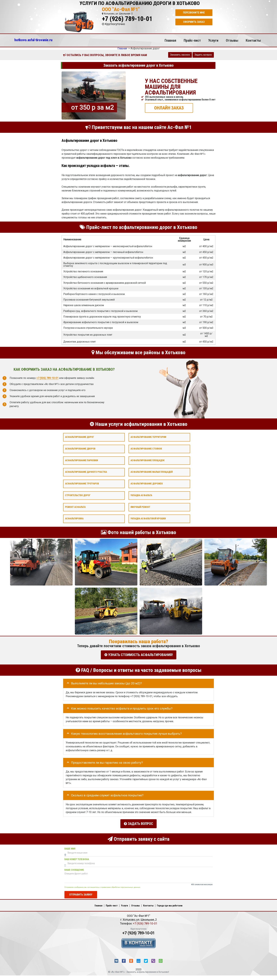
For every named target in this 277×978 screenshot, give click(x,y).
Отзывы (232, 40)
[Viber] (153, 961)
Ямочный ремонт (140, 507)
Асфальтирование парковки (81, 460)
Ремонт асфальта (75, 507)
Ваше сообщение (74, 870)
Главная (170, 40)
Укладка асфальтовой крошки (148, 518)
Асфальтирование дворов (80, 448)
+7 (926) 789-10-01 (127, 19)
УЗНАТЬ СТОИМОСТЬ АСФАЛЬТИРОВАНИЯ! (140, 655)
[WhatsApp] (161, 961)
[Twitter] (146, 961)
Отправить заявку (80, 894)
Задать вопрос (203, 54)
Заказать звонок (180, 54)
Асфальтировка (74, 518)
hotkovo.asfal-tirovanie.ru (33, 40)
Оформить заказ (194, 21)
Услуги (213, 40)
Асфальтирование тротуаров (82, 483)
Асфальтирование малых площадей (151, 472)
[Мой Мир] (138, 961)
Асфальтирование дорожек (146, 483)
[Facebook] (124, 961)
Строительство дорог (77, 495)
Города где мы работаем (169, 905)
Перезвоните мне (194, 12)
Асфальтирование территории (148, 437)
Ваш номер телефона (76, 859)
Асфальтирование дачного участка (86, 472)
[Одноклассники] (131, 961)
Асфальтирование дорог (79, 437)
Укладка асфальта (141, 495)
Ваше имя (69, 848)
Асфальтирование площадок (147, 460)
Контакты (253, 40)
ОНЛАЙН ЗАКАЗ (169, 107)
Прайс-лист (192, 40)
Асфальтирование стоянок (146, 448)
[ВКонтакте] (116, 961)
